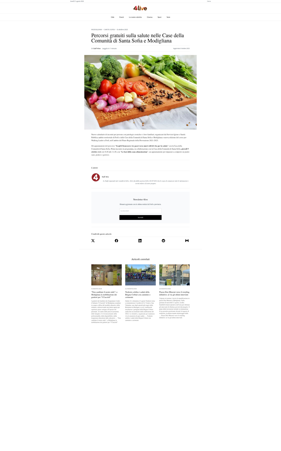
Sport (159, 17)
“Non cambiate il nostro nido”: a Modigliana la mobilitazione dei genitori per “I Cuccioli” (104, 294)
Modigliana (96, 29)
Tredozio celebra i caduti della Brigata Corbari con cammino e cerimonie (137, 294)
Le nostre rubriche (135, 17)
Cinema (149, 17)
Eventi (121, 17)
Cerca (209, 1)
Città (112, 17)
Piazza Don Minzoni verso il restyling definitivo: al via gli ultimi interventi (174, 293)
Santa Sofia (109, 29)
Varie (168, 17)
